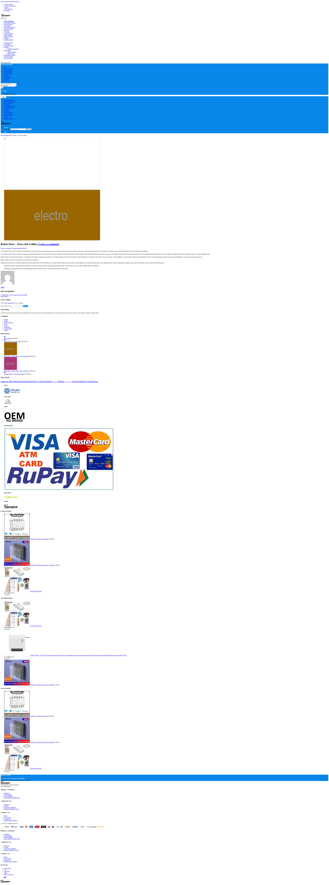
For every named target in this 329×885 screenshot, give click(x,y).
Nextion (6, 38)
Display (6, 79)
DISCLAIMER (8, 796)
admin (2, 287)
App (5, 67)
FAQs (5, 816)
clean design (45, 381)
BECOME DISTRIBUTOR (12, 798)
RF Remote (7, 76)
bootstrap (28, 381)
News (5, 324)
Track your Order (9, 874)
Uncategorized (16, 248)
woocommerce (79, 381)
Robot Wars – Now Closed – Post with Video (16, 371)
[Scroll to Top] (1, 883)
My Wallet (7, 10)
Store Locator (9, 4)
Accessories (7, 26)
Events (6, 321)
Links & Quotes (8, 322)
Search (6, 127)
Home (2, 135)
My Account (8, 9)
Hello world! (5, 296)
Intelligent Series (8, 40)
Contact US (7, 819)
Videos (6, 330)
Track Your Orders (10, 6)
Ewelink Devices (8, 46)
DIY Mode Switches (9, 23)
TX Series (7, 32)
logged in (10, 303)
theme (61, 381)
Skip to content (15, 1)
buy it (36, 381)
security (6, 806)
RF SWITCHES (8, 29)
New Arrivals (7, 71)
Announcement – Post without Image (14, 374)
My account (7, 868)
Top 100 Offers (8, 70)
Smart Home (7, 50)
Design (7, 135)
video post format (68, 381)
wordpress (92, 381)
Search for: (7, 129)
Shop (7, 7)
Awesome (18, 381)
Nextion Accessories (13, 49)
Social (5, 325)
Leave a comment (49, 244)
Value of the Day (8, 68)
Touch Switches (12, 52)
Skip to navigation (6, 1)
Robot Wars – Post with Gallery (12, 341)
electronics (55, 381)
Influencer (7, 793)
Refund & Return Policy (10, 820)
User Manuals (8, 794)
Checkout (6, 871)
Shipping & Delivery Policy (11, 809)
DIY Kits (6, 30)
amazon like (7, 381)
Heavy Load (11, 53)
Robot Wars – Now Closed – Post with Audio (14, 295)
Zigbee (6, 75)
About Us (6, 804)
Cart (5, 870)
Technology (8, 248)
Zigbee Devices (8, 24)
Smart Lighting (8, 35)
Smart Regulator (8, 33)
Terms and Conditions (10, 807)
